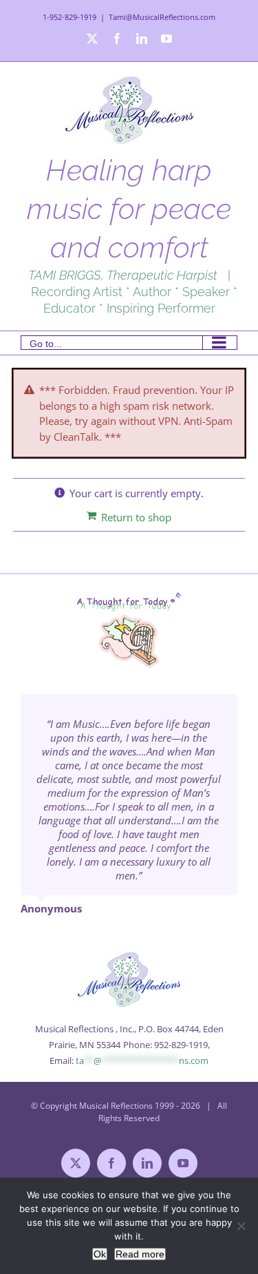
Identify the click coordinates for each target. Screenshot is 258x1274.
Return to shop (136, 517)
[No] (241, 1226)
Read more (140, 1254)
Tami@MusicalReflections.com (162, 17)
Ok (100, 1254)
